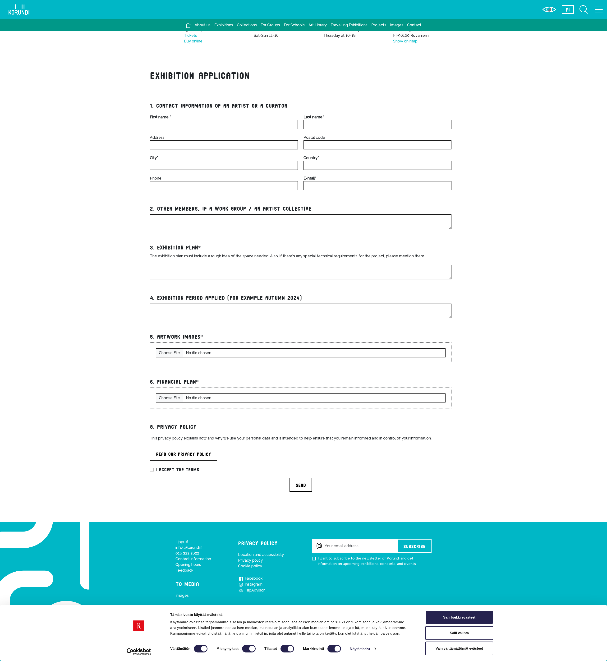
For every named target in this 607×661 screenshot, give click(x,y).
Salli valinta (459, 633)
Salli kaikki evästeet (459, 617)
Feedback (184, 570)
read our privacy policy (183, 453)
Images (396, 25)
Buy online (193, 41)
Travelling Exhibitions (349, 25)
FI (568, 9)
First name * (160, 117)
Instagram (253, 584)
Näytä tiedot (360, 649)
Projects (378, 25)
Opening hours (188, 564)
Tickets (190, 35)
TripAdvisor (254, 590)
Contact (414, 25)
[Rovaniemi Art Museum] (188, 25)
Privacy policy (250, 560)
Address (157, 137)
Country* (311, 158)
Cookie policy (250, 566)
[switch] (249, 648)
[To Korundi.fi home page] (19, 9)
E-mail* (310, 178)
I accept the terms (177, 469)
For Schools (294, 25)
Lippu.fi (181, 542)
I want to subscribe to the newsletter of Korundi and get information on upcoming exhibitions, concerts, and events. (367, 561)
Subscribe (414, 546)
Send (301, 484)
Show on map (405, 41)
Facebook (253, 578)
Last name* (314, 117)
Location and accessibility (261, 554)
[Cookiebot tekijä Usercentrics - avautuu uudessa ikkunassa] (139, 651)
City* (154, 158)
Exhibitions (223, 25)
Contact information (193, 559)
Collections (247, 25)
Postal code (314, 137)
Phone (155, 178)
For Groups (270, 25)
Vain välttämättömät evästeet (459, 648)
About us (203, 25)
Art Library (317, 25)
